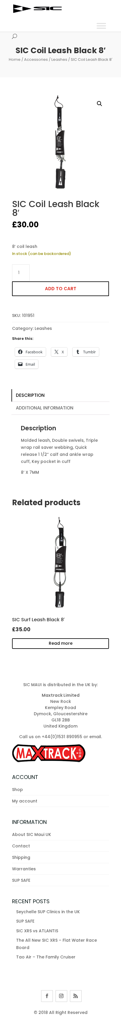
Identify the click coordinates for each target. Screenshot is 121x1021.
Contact (21, 846)
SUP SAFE (21, 880)
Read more (61, 643)
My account (24, 801)
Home (15, 59)
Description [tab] (30, 395)
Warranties (24, 869)
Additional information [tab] (44, 408)
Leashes (59, 59)
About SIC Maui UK (31, 834)
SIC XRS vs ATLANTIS (37, 931)
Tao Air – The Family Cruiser (45, 957)
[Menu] (101, 25)
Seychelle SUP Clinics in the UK (48, 912)
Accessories (36, 59)
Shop (17, 789)
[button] (99, 103)
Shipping (21, 857)
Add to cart (60, 289)
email (95, 737)
